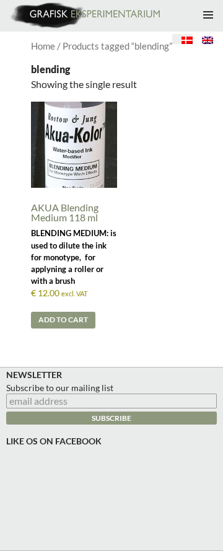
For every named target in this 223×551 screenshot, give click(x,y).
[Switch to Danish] (182, 39)
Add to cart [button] (63, 319)
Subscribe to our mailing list (59, 387)
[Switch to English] (203, 39)
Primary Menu (208, 15)
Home (43, 45)
